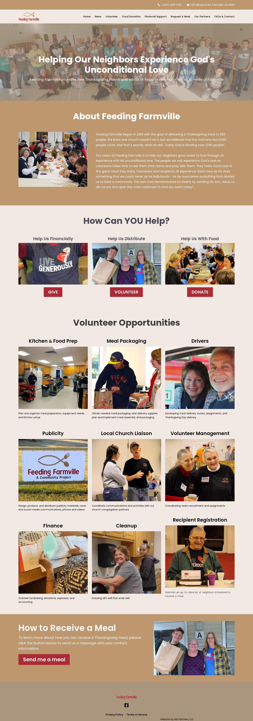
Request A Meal (180, 16)
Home (87, 16)
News (98, 16)
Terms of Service (136, 714)
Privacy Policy (114, 714)
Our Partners (202, 16)
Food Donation (131, 16)
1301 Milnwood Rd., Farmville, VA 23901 (212, 5)
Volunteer (112, 16)
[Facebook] (126, 705)
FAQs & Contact (224, 16)
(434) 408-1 (169, 5)
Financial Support (156, 16)
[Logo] (28, 16)
